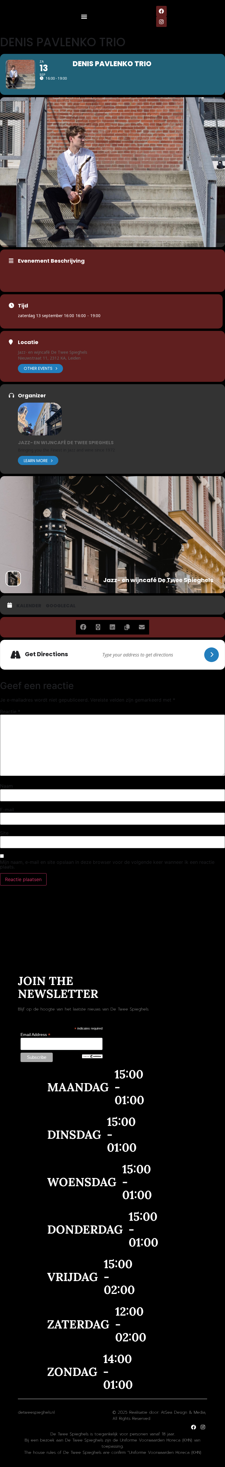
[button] (84, 16)
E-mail (7, 809)
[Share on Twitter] (98, 627)
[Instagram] (161, 21)
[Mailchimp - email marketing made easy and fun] (92, 1056)
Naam (6, 786)
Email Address (35, 1034)
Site (4, 833)
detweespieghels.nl (36, 1412)
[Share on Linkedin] (112, 627)
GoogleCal (61, 606)
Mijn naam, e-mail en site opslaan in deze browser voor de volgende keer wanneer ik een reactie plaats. (107, 864)
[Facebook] (161, 11)
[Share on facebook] (83, 627)
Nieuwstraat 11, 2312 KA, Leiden (49, 358)
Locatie (28, 342)
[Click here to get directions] (211, 654)
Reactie (10, 711)
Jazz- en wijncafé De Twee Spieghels (52, 352)
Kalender (28, 606)
